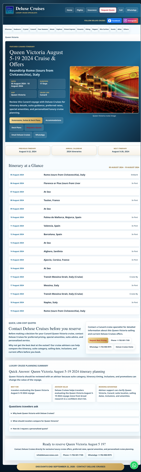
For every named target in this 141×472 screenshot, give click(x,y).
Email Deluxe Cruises (21, 135)
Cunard (33, 29)
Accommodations (53, 120)
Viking (88, 29)
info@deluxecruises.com (47, 455)
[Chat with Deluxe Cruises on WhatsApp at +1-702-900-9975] (134, 465)
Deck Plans (16, 127)
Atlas (119, 29)
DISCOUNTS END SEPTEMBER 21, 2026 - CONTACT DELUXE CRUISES (70, 467)
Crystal (25, 29)
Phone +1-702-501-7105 (120, 340)
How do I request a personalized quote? (30, 428)
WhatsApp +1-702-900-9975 (100, 347)
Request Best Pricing (98, 340)
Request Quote (107, 10)
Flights (80, 10)
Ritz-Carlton (104, 29)
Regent (95, 29)
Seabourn (17, 29)
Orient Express (69, 29)
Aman (52, 29)
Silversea (8, 29)
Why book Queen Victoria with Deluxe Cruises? (33, 413)
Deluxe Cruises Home (124, 347)
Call (121, 10)
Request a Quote (34, 127)
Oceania (80, 29)
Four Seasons (43, 29)
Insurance (92, 10)
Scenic (113, 29)
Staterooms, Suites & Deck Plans (26, 120)
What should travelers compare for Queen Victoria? (36, 421)
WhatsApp (131, 10)
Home (69, 10)
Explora (59, 29)
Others (126, 29)
